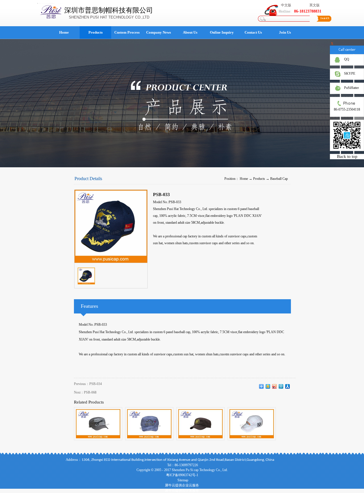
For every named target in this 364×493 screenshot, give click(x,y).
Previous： (88, 384)
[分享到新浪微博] (274, 386)
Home (64, 32)
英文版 (314, 5)
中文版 (286, 5)
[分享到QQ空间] (268, 386)
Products (259, 179)
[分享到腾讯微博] (281, 386)
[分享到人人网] (287, 386)
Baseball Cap (279, 179)
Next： (85, 392)
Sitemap (182, 480)
